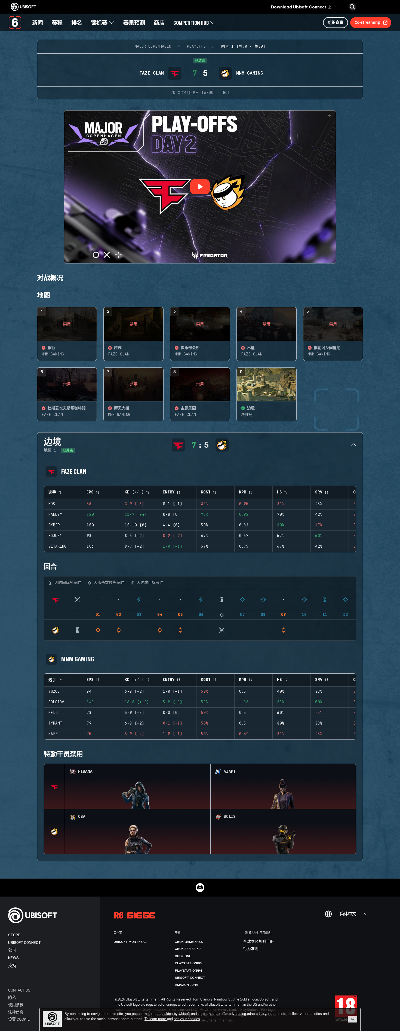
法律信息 (15, 1012)
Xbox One (183, 956)
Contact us (19, 990)
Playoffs (196, 46)
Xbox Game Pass (189, 942)
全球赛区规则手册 (258, 942)
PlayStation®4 (188, 970)
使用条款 (15, 1004)
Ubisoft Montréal (130, 942)
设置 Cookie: (19, 1019)
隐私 (12, 997)
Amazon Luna (186, 985)
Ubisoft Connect (24, 943)
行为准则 (251, 949)
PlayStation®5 (188, 963)
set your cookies (187, 1019)
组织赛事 (335, 22)
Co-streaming (367, 22)
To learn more (155, 1019)
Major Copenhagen (153, 46)
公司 (12, 950)
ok (352, 1019)
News (13, 958)
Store (14, 935)
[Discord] (200, 887)
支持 (12, 966)
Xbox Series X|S (188, 949)
